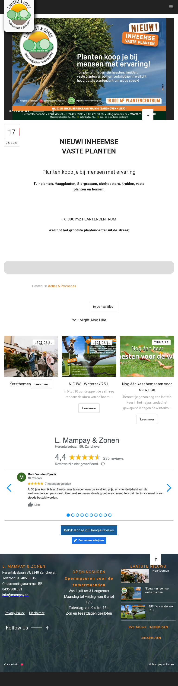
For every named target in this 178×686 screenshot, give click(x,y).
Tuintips (161, 342)
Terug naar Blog (103, 306)
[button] (171, 7)
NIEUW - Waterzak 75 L (161, 608)
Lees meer (41, 384)
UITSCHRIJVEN (150, 637)
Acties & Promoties (62, 286)
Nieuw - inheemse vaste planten (156, 590)
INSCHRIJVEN (158, 627)
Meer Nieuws (137, 627)
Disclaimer (36, 613)
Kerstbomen (161, 570)
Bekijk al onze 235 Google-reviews (89, 530)
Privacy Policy (15, 613)
